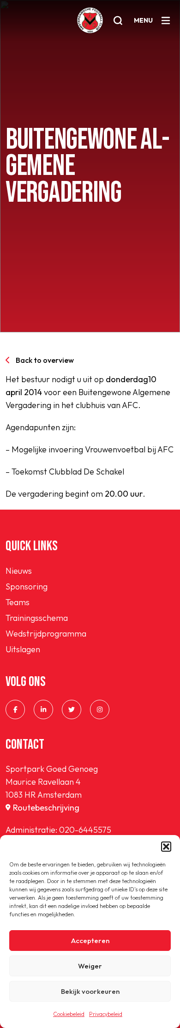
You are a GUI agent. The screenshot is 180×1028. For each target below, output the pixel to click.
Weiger (90, 966)
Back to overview (45, 360)
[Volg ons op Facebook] (15, 709)
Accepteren (90, 940)
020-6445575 (85, 829)
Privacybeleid (105, 1013)
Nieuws (19, 570)
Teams (18, 602)
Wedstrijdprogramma (46, 633)
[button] (166, 846)
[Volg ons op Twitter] (71, 709)
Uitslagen (23, 649)
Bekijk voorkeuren (90, 991)
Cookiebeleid (68, 1013)
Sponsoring (27, 586)
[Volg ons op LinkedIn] (43, 709)
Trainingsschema (37, 618)
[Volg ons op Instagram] (99, 709)
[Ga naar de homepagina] (90, 20)
